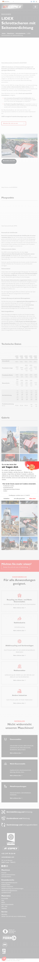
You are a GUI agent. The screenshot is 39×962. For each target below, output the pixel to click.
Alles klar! (32, 498)
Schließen (6, 498)
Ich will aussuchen (19, 498)
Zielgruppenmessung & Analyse (11, 489)
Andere (5, 491)
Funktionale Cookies (8, 486)
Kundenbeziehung (8, 487)
